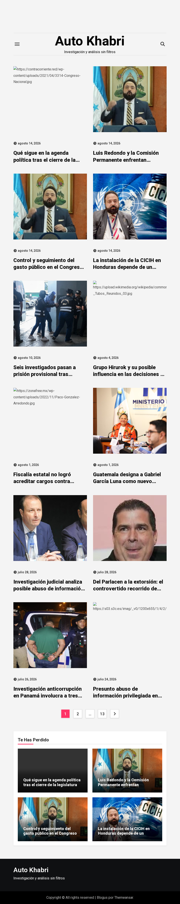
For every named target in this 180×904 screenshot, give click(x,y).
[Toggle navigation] (17, 44)
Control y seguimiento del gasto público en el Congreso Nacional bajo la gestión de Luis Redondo (52, 835)
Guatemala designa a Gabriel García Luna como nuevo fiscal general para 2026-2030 (129, 481)
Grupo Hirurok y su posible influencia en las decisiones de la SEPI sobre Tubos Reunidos (129, 374)
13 (102, 714)
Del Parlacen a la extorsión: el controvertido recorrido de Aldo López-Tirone (128, 588)
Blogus (102, 897)
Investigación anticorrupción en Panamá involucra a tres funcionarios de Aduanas (47, 696)
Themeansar (123, 897)
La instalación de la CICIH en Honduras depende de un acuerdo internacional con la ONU (124, 835)
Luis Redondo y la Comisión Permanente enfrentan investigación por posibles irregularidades (123, 787)
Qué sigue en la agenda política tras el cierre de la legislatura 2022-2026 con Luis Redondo (52, 785)
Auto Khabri (90, 41)
